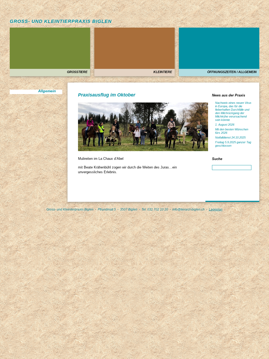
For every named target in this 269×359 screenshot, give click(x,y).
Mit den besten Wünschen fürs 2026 (231, 131)
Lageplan (216, 209)
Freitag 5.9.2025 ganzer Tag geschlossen (233, 144)
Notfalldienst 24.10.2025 (230, 137)
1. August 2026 (224, 124)
